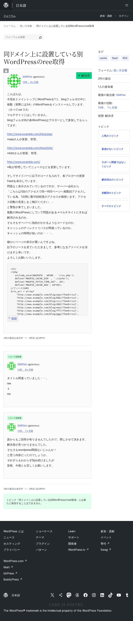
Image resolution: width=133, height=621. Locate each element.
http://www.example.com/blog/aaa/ (29, 134)
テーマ (40, 537)
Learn (71, 531)
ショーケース (44, 531)
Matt (8, 567)
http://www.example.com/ (23, 162)
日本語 (16, 595)
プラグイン (43, 543)
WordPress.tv (78, 549)
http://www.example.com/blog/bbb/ (30, 148)
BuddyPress (12, 579)
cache (103, 58)
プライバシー (11, 549)
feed (115, 58)
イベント (106, 537)
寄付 (105, 543)
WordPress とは (13, 531)
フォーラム (9, 15)
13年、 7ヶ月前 (25, 431)
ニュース (9, 537)
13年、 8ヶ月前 (30, 82)
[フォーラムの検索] (40, 37)
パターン (41, 549)
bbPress (10, 573)
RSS (125, 58)
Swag (106, 549)
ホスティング (11, 543)
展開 (14, 318)
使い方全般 (26, 25)
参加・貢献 (107, 531)
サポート (73, 537)
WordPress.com (15, 561)
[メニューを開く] (127, 5)
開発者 (72, 543)
